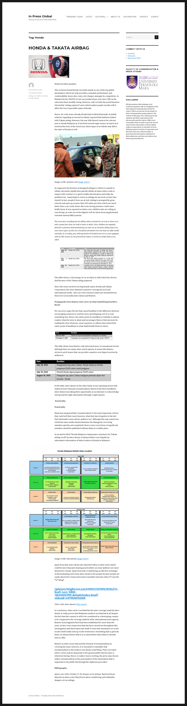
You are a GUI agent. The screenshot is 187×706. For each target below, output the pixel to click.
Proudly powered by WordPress (52, 696)
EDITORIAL (100, 17)
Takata (36, 98)
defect (39, 96)
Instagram (131, 56)
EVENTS (154, 17)
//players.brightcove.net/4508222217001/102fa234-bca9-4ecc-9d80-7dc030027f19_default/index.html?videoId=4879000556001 (87, 593)
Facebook (131, 54)
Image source (84, 182)
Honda (31, 98)
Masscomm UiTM (134, 58)
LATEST (89, 17)
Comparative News (35, 93)
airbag (31, 96)
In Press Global (40, 16)
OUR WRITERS (129, 17)
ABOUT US (115, 17)
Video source (81, 604)
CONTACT (143, 17)
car (35, 96)
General (45, 96)
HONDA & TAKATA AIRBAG (59, 48)
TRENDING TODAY (74, 17)
